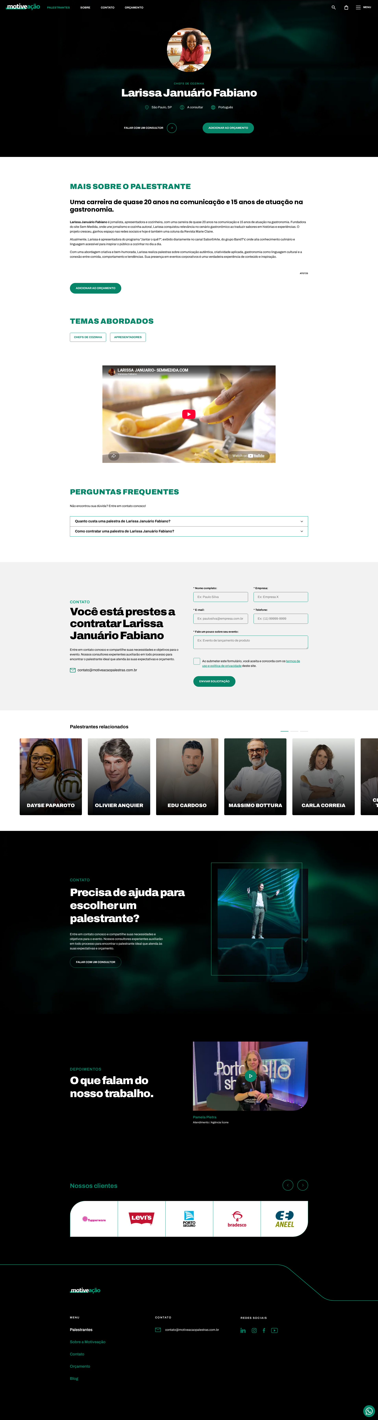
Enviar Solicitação (214, 681)
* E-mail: (199, 610)
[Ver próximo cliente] (302, 1186)
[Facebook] (264, 1330)
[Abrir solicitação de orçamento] (346, 7)
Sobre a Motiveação (88, 1342)
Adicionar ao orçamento (228, 127)
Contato (107, 7)
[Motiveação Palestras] (23, 7)
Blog (74, 1378)
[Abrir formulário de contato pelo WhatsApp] (369, 1411)
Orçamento (134, 7)
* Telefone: (261, 610)
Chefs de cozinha (88, 337)
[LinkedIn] (243, 1330)
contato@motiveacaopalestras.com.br (192, 1329)
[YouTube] (274, 1330)
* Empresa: (261, 588)
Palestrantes (58, 7)
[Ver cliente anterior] (288, 1186)
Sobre (85, 7)
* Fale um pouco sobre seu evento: (216, 631)
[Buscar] (334, 7)
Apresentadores (128, 337)
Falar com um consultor (95, 962)
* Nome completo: (205, 588)
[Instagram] (254, 1330)
